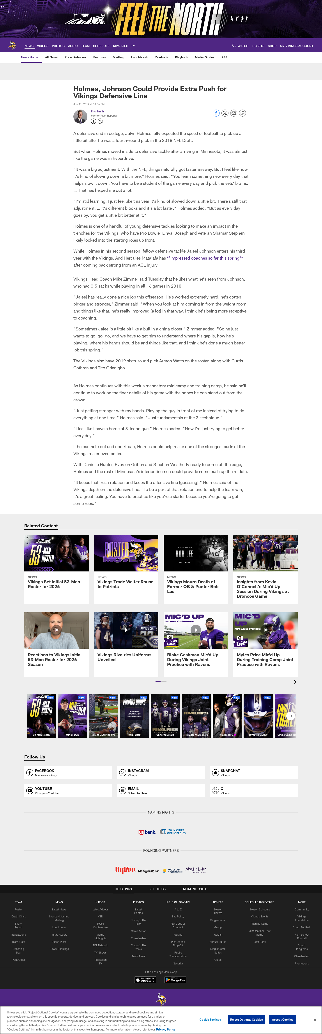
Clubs (217, 959)
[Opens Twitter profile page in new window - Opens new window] (100, 121)
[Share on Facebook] (216, 115)
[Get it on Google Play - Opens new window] (175, 981)
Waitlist (218, 934)
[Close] (315, 1020)
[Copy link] (242, 113)
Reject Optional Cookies (246, 1019)
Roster (18, 909)
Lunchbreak (59, 927)
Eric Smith (97, 111)
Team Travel (138, 956)
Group (218, 927)
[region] (161, 1020)
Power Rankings (59, 948)
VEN (100, 916)
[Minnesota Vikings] (161, 1000)
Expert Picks (59, 941)
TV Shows (100, 952)
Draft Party (259, 941)
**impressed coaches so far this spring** (205, 257)
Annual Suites (218, 941)
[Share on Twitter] (224, 115)
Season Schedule (259, 909)
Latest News (59, 909)
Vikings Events (259, 916)
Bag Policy (178, 916)
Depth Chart (18, 916)
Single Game (217, 920)
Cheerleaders (138, 938)
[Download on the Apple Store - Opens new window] (145, 980)
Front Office (18, 959)
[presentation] (296, 682)
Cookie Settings (210, 1019)
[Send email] (233, 115)
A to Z (178, 909)
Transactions (18, 934)
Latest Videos (100, 909)
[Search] (234, 45)
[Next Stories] (290, 716)
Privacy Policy (165, 1029)
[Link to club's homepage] (12, 45)
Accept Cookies (282, 1019)
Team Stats (18, 941)
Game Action (138, 931)
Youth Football (301, 927)
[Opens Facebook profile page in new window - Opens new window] (93, 121)
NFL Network (100, 945)
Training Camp (259, 923)
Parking (177, 934)
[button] (158, 681)
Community (302, 909)
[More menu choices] (133, 45)
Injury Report (59, 934)
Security (178, 963)
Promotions (302, 963)
